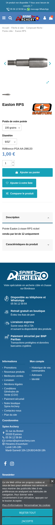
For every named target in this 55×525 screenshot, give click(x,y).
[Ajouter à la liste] (19, 183)
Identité (36, 379)
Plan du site (10, 414)
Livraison (9, 380)
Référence (8, 148)
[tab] (27, 218)
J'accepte (27, 521)
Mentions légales (13, 384)
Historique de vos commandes (41, 369)
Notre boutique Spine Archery (12, 405)
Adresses (37, 375)
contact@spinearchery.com (20, 440)
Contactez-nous (12, 410)
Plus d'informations (12, 505)
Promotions (10, 367)
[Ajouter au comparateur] (19, 193)
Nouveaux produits (14, 372)
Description (12, 217)
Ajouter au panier (30, 172)
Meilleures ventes (13, 376)
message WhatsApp (40, 9)
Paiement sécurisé (14, 399)
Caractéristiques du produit (22, 244)
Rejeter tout (27, 512)
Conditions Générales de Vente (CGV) (11, 391)
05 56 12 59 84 (16, 9)
